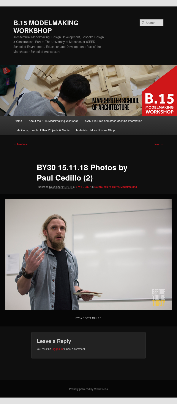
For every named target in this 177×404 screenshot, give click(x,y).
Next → (159, 144)
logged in (57, 349)
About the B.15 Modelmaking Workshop (53, 121)
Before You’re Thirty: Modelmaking (115, 187)
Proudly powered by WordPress (88, 389)
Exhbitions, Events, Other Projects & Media (42, 130)
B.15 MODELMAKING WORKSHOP (46, 26)
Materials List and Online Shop (95, 130)
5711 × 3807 (83, 187)
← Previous (20, 144)
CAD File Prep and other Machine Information (113, 121)
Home (18, 121)
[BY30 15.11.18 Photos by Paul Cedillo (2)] (88, 254)
